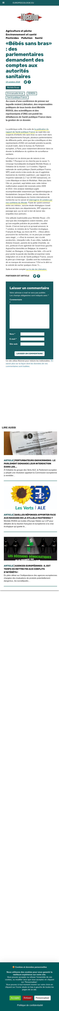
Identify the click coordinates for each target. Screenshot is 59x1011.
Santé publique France (17, 97)
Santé (39, 38)
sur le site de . (36, 269)
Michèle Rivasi (13, 87)
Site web (14, 344)
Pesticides (12, 38)
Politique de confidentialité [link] (30, 1005)
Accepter (15, 998)
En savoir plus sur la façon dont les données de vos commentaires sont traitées (29, 363)
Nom (12, 334)
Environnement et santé (21, 34)
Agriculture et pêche (19, 30)
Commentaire (15, 300)
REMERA (31, 93)
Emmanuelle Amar (15, 93)
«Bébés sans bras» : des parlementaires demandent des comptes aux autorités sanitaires (29, 59)
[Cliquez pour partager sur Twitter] (25, 82)
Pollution (27, 38)
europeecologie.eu (23, 3)
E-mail (13, 339)
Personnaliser (42, 998)
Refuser (27, 998)
